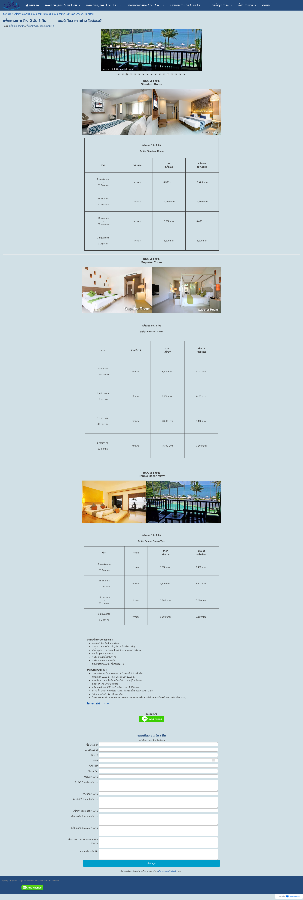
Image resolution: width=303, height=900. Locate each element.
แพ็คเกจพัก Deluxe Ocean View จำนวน (83, 841)
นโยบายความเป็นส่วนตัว (168, 871)
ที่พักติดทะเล (32, 26)
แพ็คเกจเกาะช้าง (17, 26)
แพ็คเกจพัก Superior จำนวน (84, 828)
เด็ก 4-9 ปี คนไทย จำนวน (86, 782)
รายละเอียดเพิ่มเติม (89, 851)
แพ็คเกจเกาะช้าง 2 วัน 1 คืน (27, 14)
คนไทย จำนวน (91, 777)
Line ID (94, 755)
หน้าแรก (7, 14)
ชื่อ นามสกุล (92, 745)
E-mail (95, 760)
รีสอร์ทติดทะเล (47, 26)
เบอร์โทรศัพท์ (91, 750)
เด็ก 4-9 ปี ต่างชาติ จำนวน (85, 799)
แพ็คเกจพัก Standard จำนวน (84, 816)
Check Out (93, 771)
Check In (93, 765)
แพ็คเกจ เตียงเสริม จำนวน (85, 811)
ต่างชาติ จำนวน (90, 794)
